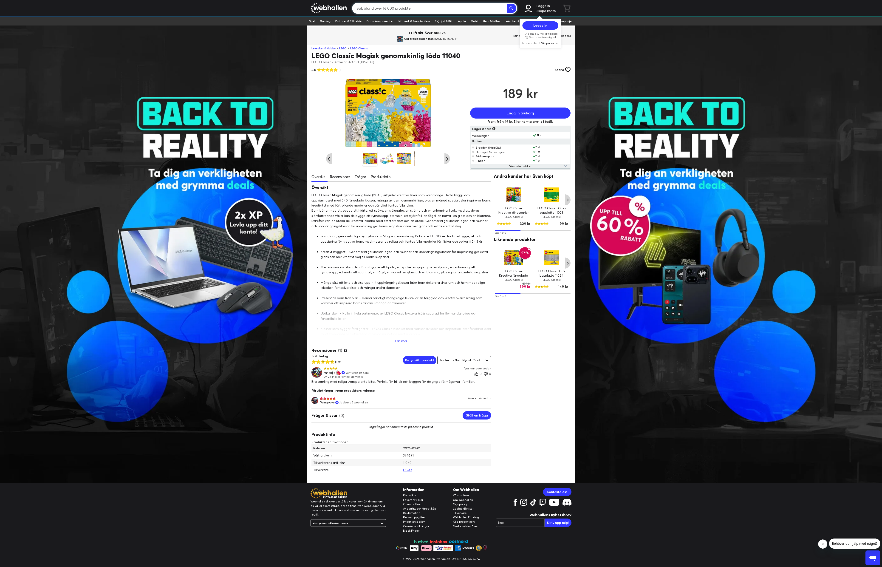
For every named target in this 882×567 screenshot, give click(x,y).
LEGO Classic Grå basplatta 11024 (551, 273)
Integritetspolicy (414, 521)
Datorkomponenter (380, 21)
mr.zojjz (329, 372)
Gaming (325, 21)
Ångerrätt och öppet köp (419, 508)
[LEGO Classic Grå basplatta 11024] (551, 258)
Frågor (360, 176)
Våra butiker (461, 495)
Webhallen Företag (466, 517)
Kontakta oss (557, 492)
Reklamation (411, 513)
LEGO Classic (359, 48)
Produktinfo (381, 176)
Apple (462, 21)
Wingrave (327, 402)
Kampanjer (565, 21)
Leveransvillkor (413, 500)
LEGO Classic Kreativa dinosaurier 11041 (514, 212)
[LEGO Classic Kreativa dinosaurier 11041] (513, 194)
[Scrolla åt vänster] (329, 158)
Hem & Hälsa (491, 21)
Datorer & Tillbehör (348, 21)
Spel (312, 21)
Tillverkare (460, 513)
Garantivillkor (412, 504)
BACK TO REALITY (446, 38)
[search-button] (511, 8)
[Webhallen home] (328, 8)
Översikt (318, 176)
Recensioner (340, 176)
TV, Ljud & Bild (444, 21)
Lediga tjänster (463, 508)
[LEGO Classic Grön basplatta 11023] (551, 194)
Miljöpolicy (460, 504)
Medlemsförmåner (465, 526)
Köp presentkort (464, 521)
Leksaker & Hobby (517, 21)
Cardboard (563, 35)
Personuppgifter (414, 517)
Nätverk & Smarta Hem (414, 21)
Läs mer (401, 341)
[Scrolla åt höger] (447, 158)
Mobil (474, 21)
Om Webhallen (463, 500)
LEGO (343, 48)
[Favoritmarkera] (473, 147)
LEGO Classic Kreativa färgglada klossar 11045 (513, 275)
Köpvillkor (409, 495)
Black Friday (411, 530)
